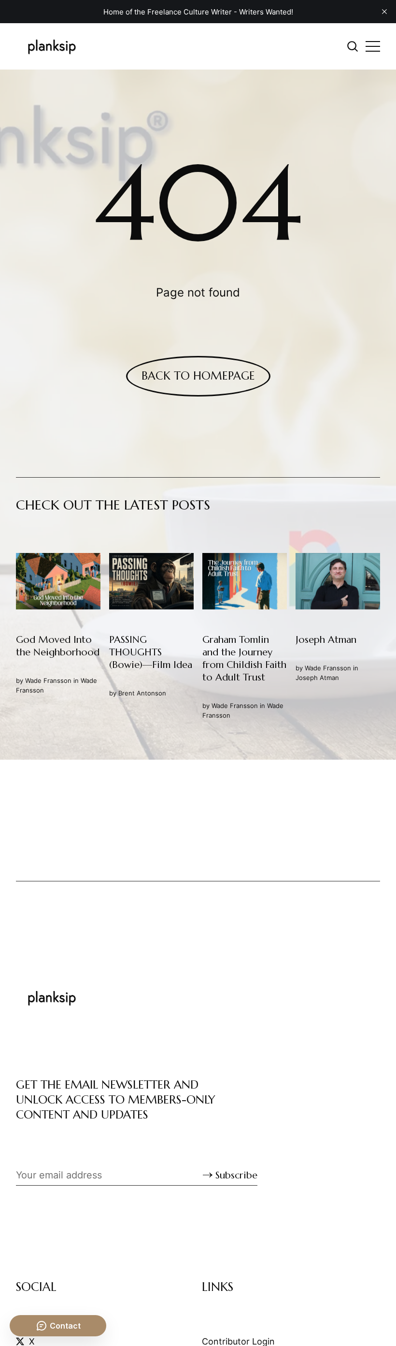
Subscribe (236, 1175)
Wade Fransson (48, 680)
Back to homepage (198, 376)
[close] (384, 11)
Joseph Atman (317, 677)
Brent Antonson (142, 693)
